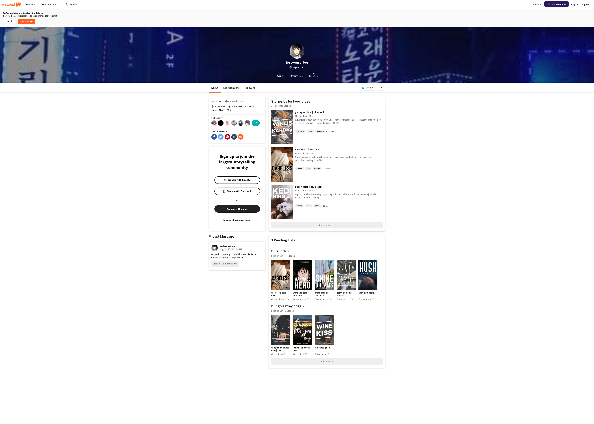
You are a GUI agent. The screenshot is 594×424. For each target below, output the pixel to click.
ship (308, 168)
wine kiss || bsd (322, 347)
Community (47, 4)
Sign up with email (237, 208)
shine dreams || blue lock (322, 294)
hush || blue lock (366, 292)
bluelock (320, 131)
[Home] (12, 4)
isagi (310, 131)
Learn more (26, 21)
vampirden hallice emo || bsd (280, 349)
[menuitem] (367, 87)
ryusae (317, 168)
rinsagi (299, 206)
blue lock (278, 251)
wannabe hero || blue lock (301, 294)
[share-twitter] (221, 137)
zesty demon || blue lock (344, 294)
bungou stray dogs (286, 306)
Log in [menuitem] (574, 4)
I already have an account (237, 220)
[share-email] (240, 137)
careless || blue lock (307, 149)
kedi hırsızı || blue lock (308, 186)
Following (250, 87)
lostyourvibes (227, 246)
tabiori (299, 168)
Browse (29, 4)
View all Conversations (225, 263)
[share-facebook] (214, 137)
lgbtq (317, 206)
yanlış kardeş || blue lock (310, 112)
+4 (255, 123)
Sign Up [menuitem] (586, 4)
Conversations (231, 87)
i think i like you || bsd (302, 349)
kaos (308, 206)
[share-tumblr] (234, 137)
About (214, 87)
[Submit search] (66, 4)
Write (536, 4)
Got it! (10, 21)
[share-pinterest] (227, 137)
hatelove (300, 131)
